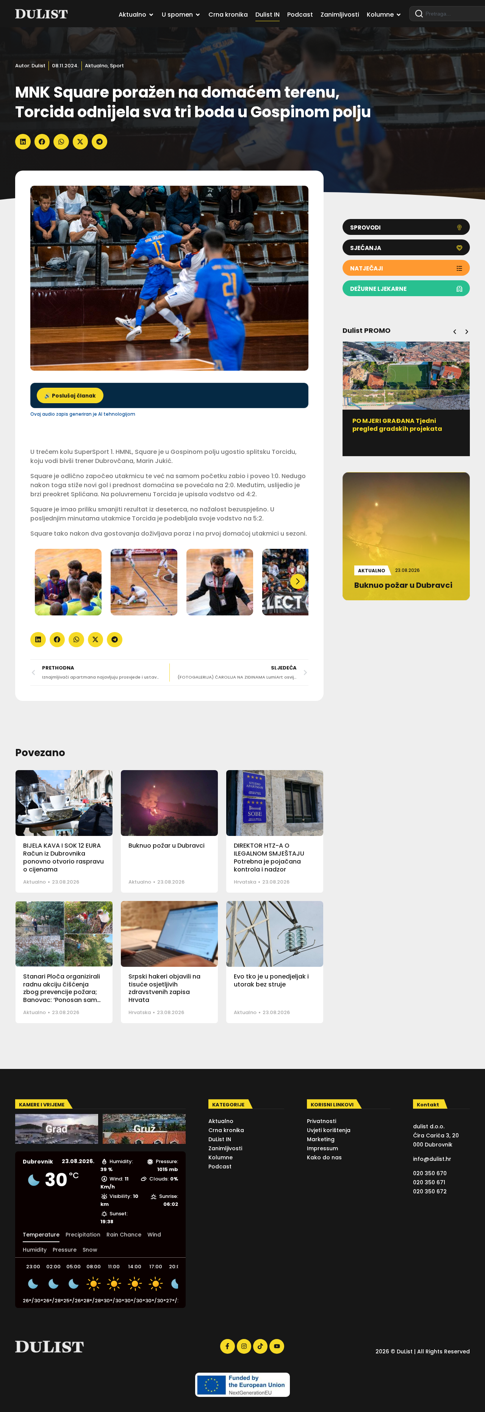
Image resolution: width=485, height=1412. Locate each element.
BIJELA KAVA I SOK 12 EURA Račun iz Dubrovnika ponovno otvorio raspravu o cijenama (63, 857)
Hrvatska (245, 881)
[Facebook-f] (227, 1346)
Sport (117, 65)
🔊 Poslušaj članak (70, 395)
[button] (23, 141)
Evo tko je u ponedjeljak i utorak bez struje (271, 980)
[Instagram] (244, 1346)
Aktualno (96, 65)
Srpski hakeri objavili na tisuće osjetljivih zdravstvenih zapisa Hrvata (164, 988)
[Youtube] (276, 1346)
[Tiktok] (260, 1346)
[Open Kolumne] (399, 14)
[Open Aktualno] (151, 14)
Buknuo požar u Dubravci (166, 845)
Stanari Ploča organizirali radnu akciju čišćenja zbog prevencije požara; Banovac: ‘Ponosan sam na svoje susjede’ (61, 992)
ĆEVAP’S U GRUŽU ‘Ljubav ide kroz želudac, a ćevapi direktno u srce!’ (405, 428)
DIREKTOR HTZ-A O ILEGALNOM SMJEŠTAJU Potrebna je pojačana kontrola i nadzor (269, 857)
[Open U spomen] (198, 14)
